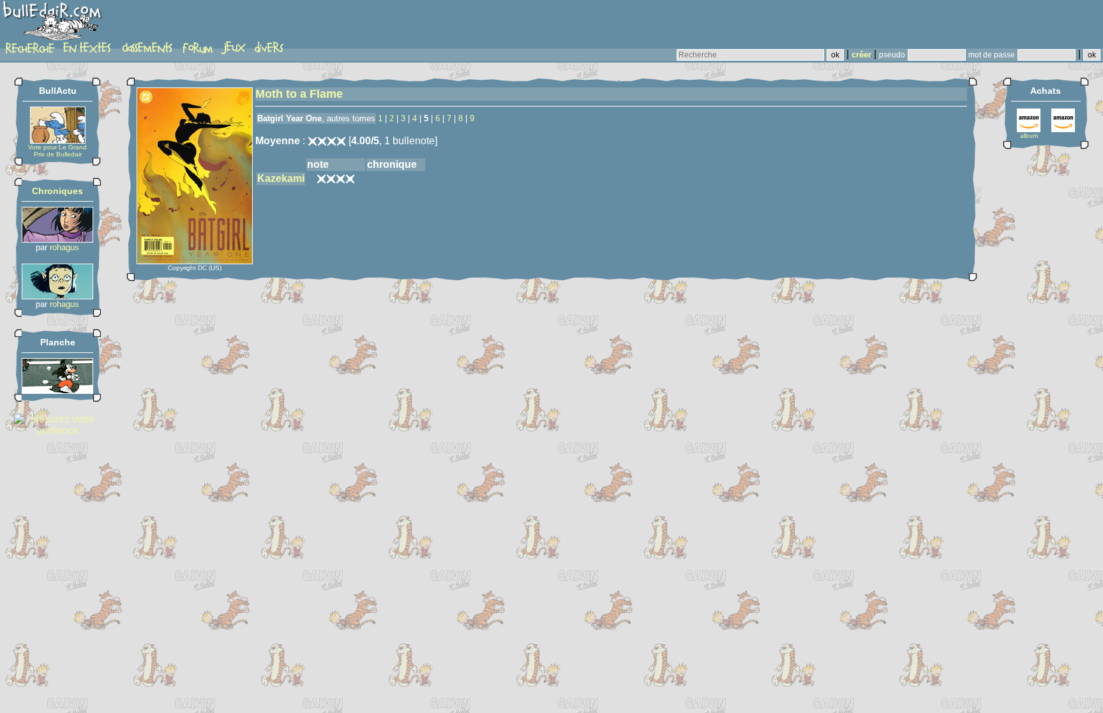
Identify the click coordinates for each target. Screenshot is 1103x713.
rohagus (64, 247)
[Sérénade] (57, 295)
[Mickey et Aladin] (57, 390)
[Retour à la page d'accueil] (54, 23)
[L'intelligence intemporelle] (57, 239)
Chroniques (57, 191)
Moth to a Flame (299, 93)
